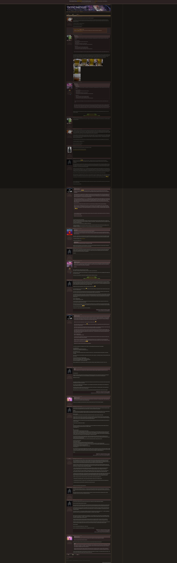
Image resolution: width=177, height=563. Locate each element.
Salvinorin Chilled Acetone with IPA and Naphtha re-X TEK (91, 115)
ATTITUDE (81, 11)
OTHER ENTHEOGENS (75, 560)
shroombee (69, 396)
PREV (68, 14)
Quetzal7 (69, 187)
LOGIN (106, 4)
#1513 (74, 314)
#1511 (74, 260)
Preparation (81, 560)
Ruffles (70, 458)
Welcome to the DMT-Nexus (69, 560)
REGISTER (109, 4)
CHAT (67, 4)
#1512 (74, 280)
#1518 (74, 487)
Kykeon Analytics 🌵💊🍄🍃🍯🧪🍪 (79, 29)
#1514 (74, 367)
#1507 (74, 158)
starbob (69, 34)
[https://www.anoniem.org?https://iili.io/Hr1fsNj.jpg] (77, 73)
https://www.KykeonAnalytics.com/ (78, 31)
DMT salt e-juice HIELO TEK (91, 277)
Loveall (70, 82)
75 (71, 14)
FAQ (67, 11)
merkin (70, 228)
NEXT (77, 14)
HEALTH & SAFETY (74, 11)
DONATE (73, 4)
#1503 (74, 82)
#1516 (74, 406)
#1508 (74, 187)
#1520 (74, 535)
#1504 (74, 117)
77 (74, 14)
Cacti (78, 560)
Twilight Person (69, 158)
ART (78, 11)
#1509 (74, 228)
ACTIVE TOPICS (108, 11)
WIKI (69, 11)
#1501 (74, 16)
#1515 (74, 396)
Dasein (70, 16)
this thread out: (83, 238)
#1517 (74, 458)
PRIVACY (70, 4)
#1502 (74, 34)
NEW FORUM (79, 1)
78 (75, 14)
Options (109, 15)
